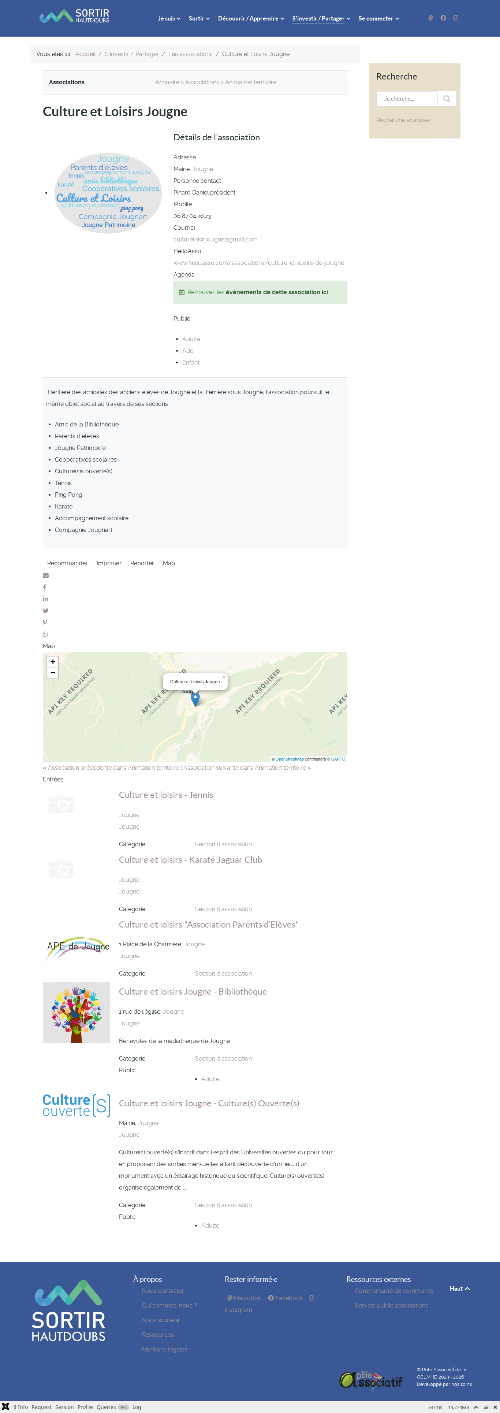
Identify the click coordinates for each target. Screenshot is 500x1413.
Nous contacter (163, 1290)
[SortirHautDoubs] (68, 1309)
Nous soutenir (161, 1320)
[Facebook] (444, 18)
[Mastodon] (431, 18)
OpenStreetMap (290, 759)
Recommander (67, 563)
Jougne (203, 169)
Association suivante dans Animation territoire (247, 767)
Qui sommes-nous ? (169, 1305)
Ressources (158, 1334)
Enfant (190, 362)
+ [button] (53, 661)
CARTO (338, 759)
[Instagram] (455, 18)
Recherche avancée (403, 119)
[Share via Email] (46, 575)
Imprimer (109, 563)
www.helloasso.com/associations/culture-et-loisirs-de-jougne (258, 262)
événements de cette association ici (277, 292)
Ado (188, 350)
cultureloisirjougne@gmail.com (215, 239)
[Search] (446, 98)
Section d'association (223, 844)
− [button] (53, 672)
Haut (457, 1288)
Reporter (142, 563)
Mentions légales (164, 1349)
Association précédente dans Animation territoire (111, 767)
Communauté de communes (394, 1290)
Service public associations (391, 1305)
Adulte (191, 339)
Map (169, 563)
